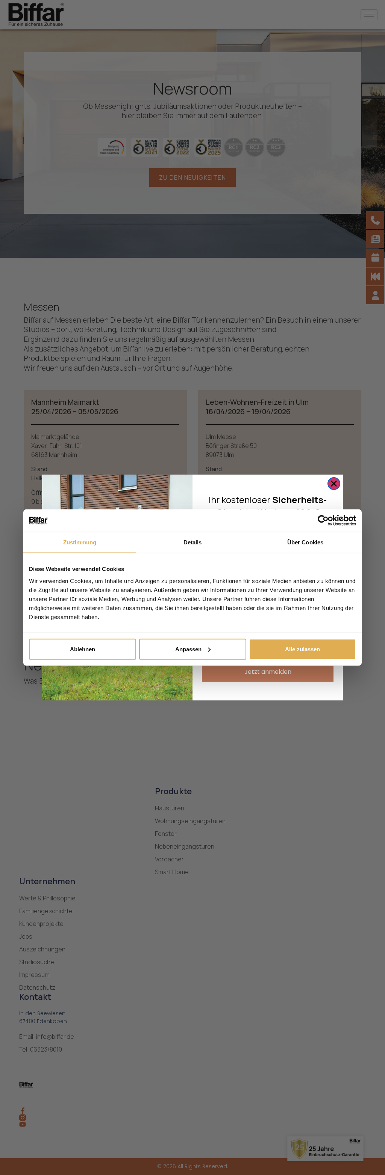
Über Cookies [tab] (305, 542)
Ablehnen (82, 649)
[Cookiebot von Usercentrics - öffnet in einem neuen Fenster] (323, 520)
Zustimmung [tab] (80, 542)
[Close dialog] (334, 484)
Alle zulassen (302, 649)
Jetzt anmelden (267, 671)
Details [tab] (192, 542)
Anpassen (188, 649)
